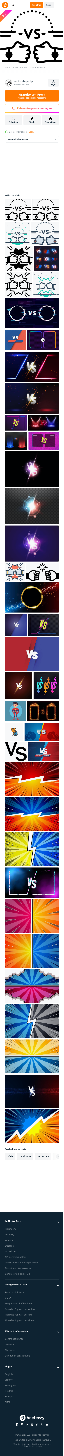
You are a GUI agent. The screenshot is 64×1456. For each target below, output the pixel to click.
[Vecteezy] (5, 5)
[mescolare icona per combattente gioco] (18, 333)
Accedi (49, 5)
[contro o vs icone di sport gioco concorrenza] (17, 307)
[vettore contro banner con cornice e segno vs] (21, 410)
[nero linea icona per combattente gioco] (44, 307)
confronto (25, 1354)
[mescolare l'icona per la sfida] (45, 231)
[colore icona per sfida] (18, 255)
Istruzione (10, 1448)
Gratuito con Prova (32, 96)
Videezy (9, 1437)
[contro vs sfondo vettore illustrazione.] (15, 388)
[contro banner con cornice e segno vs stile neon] (16, 493)
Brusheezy (10, 1426)
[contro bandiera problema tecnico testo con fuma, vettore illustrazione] (31, 1080)
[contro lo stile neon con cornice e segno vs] (20, 547)
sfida (10, 1354)
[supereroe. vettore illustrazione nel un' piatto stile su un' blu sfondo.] (41, 860)
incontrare (43, 1354)
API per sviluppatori (15, 1454)
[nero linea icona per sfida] (18, 231)
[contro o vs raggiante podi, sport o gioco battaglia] (16, 528)
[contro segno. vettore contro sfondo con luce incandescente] (31, 576)
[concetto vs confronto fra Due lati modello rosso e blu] (31, 1289)
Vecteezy (9, 1432)
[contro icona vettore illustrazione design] (47, 887)
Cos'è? (31, 132)
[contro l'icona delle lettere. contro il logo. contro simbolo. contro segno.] (16, 929)
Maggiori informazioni (18, 137)
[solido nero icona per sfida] (18, 208)
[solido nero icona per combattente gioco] (19, 280)
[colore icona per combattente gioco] (15, 678)
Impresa (9, 1443)
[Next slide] (52, 1354)
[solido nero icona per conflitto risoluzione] (21, 698)
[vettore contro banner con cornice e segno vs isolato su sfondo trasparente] (20, 774)
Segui (53, 84)
